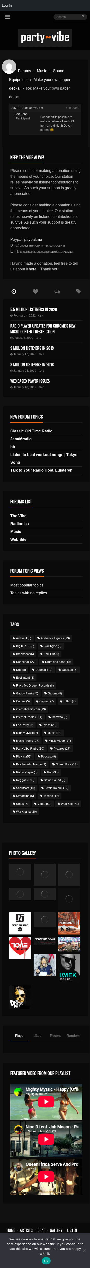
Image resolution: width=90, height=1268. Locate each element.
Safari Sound (54, 780)
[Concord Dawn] (45, 941)
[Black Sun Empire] (69, 923)
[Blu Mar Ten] (45, 919)
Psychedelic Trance (31, 764)
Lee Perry (24, 725)
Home (11, 1230)
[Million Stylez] (20, 894)
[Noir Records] (20, 923)
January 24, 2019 (24, 370)
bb (12, 447)
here (32, 269)
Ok (46, 1261)
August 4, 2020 (23, 337)
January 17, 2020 (24, 354)
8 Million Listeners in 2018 (32, 364)
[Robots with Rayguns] (69, 899)
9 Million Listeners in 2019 (32, 348)
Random (73, 1035)
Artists (26, 1230)
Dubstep (69, 670)
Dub (21, 670)
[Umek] (69, 968)
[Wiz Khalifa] (45, 965)
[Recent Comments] (57, 292)
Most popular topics (26, 585)
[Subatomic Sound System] (69, 875)
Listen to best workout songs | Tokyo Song (44, 458)
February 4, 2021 (24, 315)
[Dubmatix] (20, 997)
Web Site (18, 539)
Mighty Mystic (27, 733)
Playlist (23, 756)
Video (44, 804)
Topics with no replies (28, 593)
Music (42, 71)
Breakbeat (25, 654)
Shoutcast (25, 788)
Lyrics (49, 725)
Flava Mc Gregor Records (35, 685)
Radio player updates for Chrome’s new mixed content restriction (43, 328)
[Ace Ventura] (69, 944)
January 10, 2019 (24, 387)
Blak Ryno (52, 646)
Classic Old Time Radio (31, 431)
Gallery (56, 1230)
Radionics (19, 524)
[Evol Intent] (20, 948)
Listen (72, 1230)
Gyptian (46, 701)
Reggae (25, 780)
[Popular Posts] (35, 292)
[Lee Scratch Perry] (45, 875)
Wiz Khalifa (26, 811)
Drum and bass (58, 662)
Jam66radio (21, 439)
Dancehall (26, 662)
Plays (19, 1035)
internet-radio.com (31, 709)
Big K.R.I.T (25, 646)
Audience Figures (55, 638)
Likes (37, 1035)
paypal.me (33, 239)
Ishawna (59, 717)
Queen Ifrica (67, 764)
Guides (23, 701)
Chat (41, 1230)
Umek (22, 804)
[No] (84, 1250)
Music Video (60, 740)
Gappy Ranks (27, 693)
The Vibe (18, 516)
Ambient (23, 638)
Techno (51, 796)
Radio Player (26, 772)
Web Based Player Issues (30, 381)
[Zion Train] (45, 894)
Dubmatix (44, 670)
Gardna (55, 693)
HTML (69, 701)
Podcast (48, 756)
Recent (55, 1035)
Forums (24, 71)
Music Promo (27, 740)
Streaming (25, 796)
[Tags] (79, 292)
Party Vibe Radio (30, 748)
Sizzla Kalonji (56, 788)
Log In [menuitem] (7, 5)
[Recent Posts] (14, 292)
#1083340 (72, 108)
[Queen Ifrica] (20, 872)
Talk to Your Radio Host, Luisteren (41, 470)
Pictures (62, 748)
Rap (53, 772)
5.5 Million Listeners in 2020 (33, 309)
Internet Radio (29, 717)
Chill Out (51, 654)
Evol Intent (25, 677)
